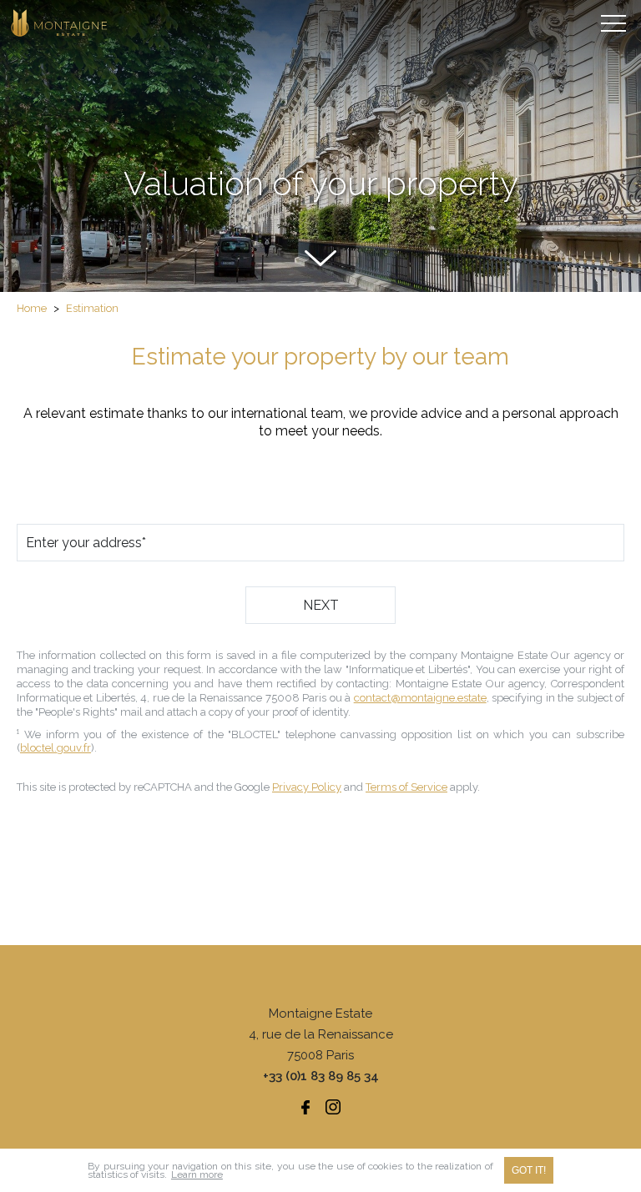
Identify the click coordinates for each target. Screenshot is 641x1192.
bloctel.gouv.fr (55, 748)
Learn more (197, 1174)
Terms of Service (406, 787)
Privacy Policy (306, 787)
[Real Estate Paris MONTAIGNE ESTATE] (60, 23)
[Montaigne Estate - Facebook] (305, 1106)
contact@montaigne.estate (420, 698)
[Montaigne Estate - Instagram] (333, 1106)
